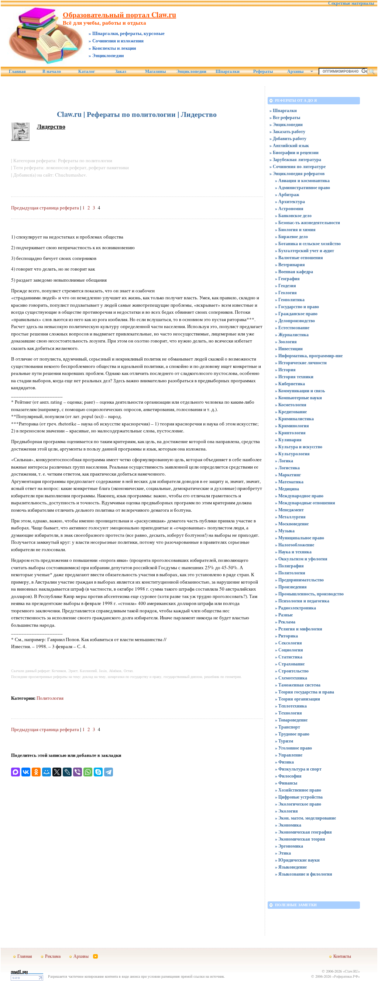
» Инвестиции (289, 348)
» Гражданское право (296, 313)
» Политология (290, 573)
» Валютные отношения (299, 257)
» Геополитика (290, 299)
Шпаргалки (228, 71)
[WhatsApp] (87, 772)
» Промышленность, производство (309, 594)
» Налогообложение (294, 545)
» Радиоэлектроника (295, 608)
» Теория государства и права (304, 692)
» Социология (289, 650)
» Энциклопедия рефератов (296, 173)
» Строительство (292, 671)
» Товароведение (291, 720)
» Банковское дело (293, 215)
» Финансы (286, 783)
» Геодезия (285, 285)
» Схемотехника (291, 678)
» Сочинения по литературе (297, 166)
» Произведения (291, 587)
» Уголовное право (293, 748)
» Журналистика (292, 334)
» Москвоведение (292, 524)
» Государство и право (297, 306)
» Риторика (286, 636)
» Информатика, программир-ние (309, 355)
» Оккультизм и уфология (301, 559)
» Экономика (288, 825)
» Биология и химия (295, 229)
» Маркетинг (288, 475)
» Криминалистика (294, 418)
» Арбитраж (287, 194)
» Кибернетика (290, 383)
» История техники (294, 376)
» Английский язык (289, 145)
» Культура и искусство (298, 447)
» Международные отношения (305, 503)
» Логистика (287, 468)
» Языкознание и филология (303, 874)
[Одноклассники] (36, 772)
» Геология (286, 292)
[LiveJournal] (67, 772)
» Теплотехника (291, 706)
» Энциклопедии (286, 124)
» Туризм (284, 741)
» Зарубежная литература (295, 159)
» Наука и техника (293, 552)
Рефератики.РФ (346, 976)
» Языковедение (291, 867)
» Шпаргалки (283, 110)
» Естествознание (292, 327)
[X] (56, 772)
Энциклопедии (191, 71)
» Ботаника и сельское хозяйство (308, 243)
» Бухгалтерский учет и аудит (304, 250)
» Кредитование (291, 411)
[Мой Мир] (46, 772)
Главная (17, 71)
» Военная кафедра (294, 271)
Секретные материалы (351, 3)
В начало (51, 71)
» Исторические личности (301, 362)
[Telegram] (108, 772)
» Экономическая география (303, 832)
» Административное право (302, 187)
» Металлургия (290, 517)
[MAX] (15, 772)
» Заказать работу (287, 131)
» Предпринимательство (299, 580)
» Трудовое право (292, 734)
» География (287, 278)
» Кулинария (288, 440)
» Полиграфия (289, 566)
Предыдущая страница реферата (45, 207)
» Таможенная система (297, 685)
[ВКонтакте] (25, 772)
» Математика (289, 482)
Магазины (155, 71)
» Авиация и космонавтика (302, 180)
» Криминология (292, 426)
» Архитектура (290, 201)
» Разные (284, 615)
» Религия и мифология (298, 629)
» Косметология (290, 404)
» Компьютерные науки (298, 397)
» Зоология (286, 341)
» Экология (286, 811)
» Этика (283, 853)
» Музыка (285, 531)
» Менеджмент (289, 510)
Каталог (86, 71)
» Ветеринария (290, 264)
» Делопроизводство (295, 320)
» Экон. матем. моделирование (305, 818)
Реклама (53, 956)
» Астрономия (289, 208)
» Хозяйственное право (298, 790)
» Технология (288, 713)
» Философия (288, 776)
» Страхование (290, 664)
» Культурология (292, 454)
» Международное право (299, 496)
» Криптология (290, 433)
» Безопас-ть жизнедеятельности (307, 222)
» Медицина (287, 489)
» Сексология (288, 643)
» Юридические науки (297, 860)
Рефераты (263, 71)
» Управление (288, 755)
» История (285, 369)
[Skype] (98, 772)
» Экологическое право (298, 804)
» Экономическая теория (300, 839)
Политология (50, 698)
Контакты (342, 956)
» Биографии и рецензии (294, 152)
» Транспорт (287, 727)
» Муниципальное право (299, 538)
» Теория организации (297, 699)
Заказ (120, 71)
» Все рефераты (284, 117)
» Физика (284, 762)
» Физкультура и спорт (298, 769)
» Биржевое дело (291, 236)
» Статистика (288, 657)
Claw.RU (351, 971)
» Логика (284, 461)
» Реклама (285, 622)
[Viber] (77, 772)
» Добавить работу (287, 138)
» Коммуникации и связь (300, 390)
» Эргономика (289, 846)
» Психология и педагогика (302, 601)
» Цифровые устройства (299, 797)
